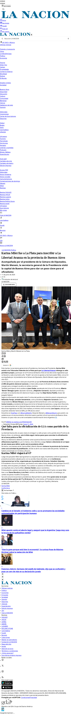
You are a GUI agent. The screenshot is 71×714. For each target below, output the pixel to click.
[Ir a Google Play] (7, 684)
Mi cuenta (5, 32)
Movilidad (3, 74)
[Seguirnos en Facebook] (2, 660)
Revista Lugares (5, 197)
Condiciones (25, 697)
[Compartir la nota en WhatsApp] (5, 356)
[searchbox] (35, 38)
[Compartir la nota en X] (5, 362)
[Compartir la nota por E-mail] (7, 362)
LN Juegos (3, 136)
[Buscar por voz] (68, 38)
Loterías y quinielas (6, 148)
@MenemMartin (51, 413)
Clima (2, 51)
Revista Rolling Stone (7, 201)
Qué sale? (3, 159)
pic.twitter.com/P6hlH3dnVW (22, 422)
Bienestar (3, 101)
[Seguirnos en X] (2, 666)
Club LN (5, 29)
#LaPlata (14, 413)
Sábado (2, 183)
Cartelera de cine (6, 161)
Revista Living (4, 199)
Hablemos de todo (6, 105)
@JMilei (8, 422)
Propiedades (4, 69)
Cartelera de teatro (6, 163)
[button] (35, 140)
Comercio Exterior (6, 72)
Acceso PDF (4, 170)
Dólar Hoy (3, 65)
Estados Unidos (5, 83)
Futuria (2, 63)
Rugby (2, 125)
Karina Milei (5, 486)
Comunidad (4, 98)
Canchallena (4, 130)
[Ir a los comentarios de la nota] (5, 353)
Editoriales (3, 112)
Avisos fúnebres (5, 174)
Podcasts (3, 150)
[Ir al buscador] (3, 9)
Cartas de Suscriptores (8, 116)
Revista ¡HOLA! (5, 195)
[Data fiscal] (2, 711)
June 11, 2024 (28, 424)
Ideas (2, 186)
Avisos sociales (5, 177)
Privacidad (33, 697)
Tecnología (4, 141)
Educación (3, 94)
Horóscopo (4, 143)
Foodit (4, 26)
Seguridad (3, 92)
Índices (2, 76)
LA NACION (5, 250)
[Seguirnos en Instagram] (2, 672)
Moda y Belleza (5, 152)
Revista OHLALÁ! (5, 192)
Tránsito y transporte (7, 49)
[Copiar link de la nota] (2, 359)
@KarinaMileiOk (26, 413)
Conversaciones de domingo (10, 181)
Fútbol (2, 123)
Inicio (4, 20)
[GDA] (6, 704)
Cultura (2, 96)
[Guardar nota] (2, 353)
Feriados (3, 145)
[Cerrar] (31, 35)
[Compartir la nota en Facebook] (2, 362)
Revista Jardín (4, 204)
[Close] (2, 574)
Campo (2, 67)
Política (13, 250)
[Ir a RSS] (2, 678)
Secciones (5, 23)
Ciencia (2, 103)
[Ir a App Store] (7, 689)
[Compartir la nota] (2, 356)
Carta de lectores (6, 179)
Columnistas (4, 114)
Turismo (3, 139)
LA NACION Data (5, 54)
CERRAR (2, 1)
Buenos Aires (4, 89)
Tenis (2, 128)
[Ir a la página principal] (35, 18)
